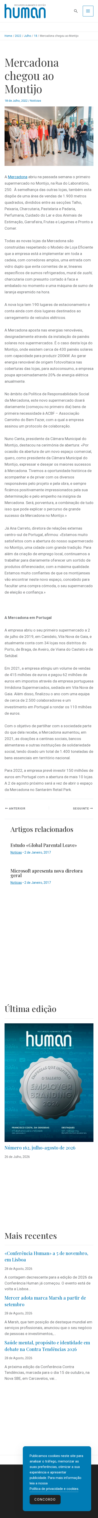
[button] (76, 11)
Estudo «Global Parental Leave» (43, 845)
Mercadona (17, 177)
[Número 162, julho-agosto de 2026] (49, 1082)
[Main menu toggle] (88, 11)
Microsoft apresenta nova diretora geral (46, 873)
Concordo (45, 1499)
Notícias (35, 100)
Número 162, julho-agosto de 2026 (40, 1147)
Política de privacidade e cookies (54, 1489)
